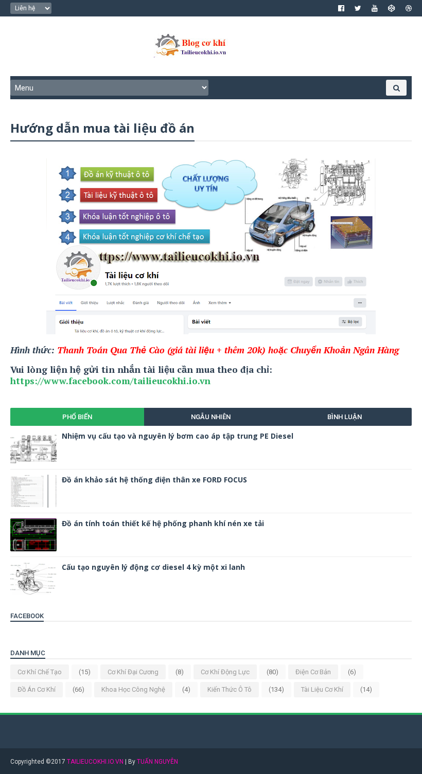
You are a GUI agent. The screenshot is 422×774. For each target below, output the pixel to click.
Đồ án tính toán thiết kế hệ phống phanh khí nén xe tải (163, 523)
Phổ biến (77, 417)
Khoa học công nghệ (133, 689)
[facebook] (341, 8)
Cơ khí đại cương (133, 672)
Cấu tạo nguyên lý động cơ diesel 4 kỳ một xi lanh (153, 567)
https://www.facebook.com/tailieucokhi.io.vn (110, 381)
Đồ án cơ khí (36, 689)
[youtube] (375, 8)
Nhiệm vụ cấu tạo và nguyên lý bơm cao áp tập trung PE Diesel (177, 436)
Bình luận (344, 417)
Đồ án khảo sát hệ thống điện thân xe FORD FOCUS (154, 479)
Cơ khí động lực (225, 672)
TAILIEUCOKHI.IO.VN (95, 761)
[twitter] (358, 8)
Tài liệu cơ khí (322, 689)
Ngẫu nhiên (211, 417)
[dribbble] (409, 8)
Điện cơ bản (313, 672)
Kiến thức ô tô (229, 689)
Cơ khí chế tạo (39, 672)
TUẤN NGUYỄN (157, 761)
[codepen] (391, 8)
